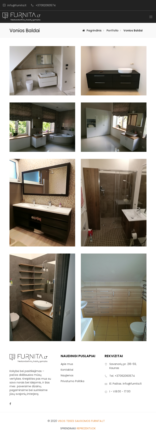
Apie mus (67, 364)
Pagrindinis (94, 30)
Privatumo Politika (72, 381)
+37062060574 (46, 5)
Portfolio (113, 30)
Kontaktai (67, 370)
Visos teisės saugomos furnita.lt (81, 421)
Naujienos (67, 375)
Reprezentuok (86, 428)
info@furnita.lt (16, 5)
